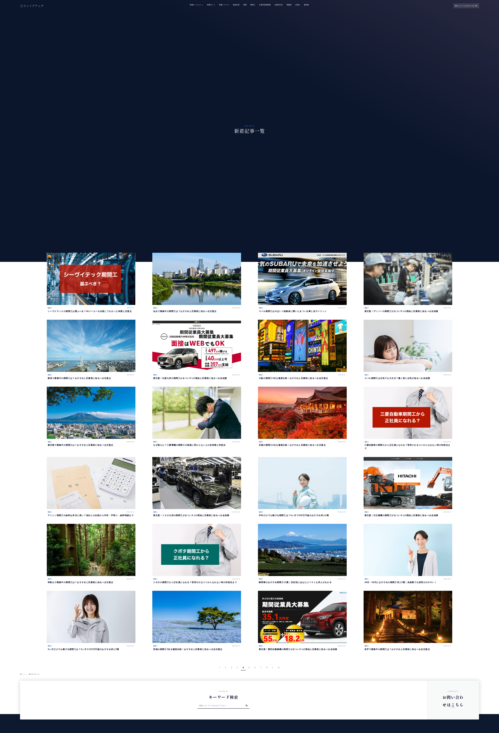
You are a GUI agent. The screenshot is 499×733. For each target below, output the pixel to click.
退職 (245, 5)
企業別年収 (278, 5)
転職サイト (211, 5)
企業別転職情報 (265, 5)
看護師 (289, 5)
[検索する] (476, 6)
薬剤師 (306, 5)
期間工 (252, 5)
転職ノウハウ (224, 5)
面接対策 (236, 5)
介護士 (297, 5)
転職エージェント (196, 5)
